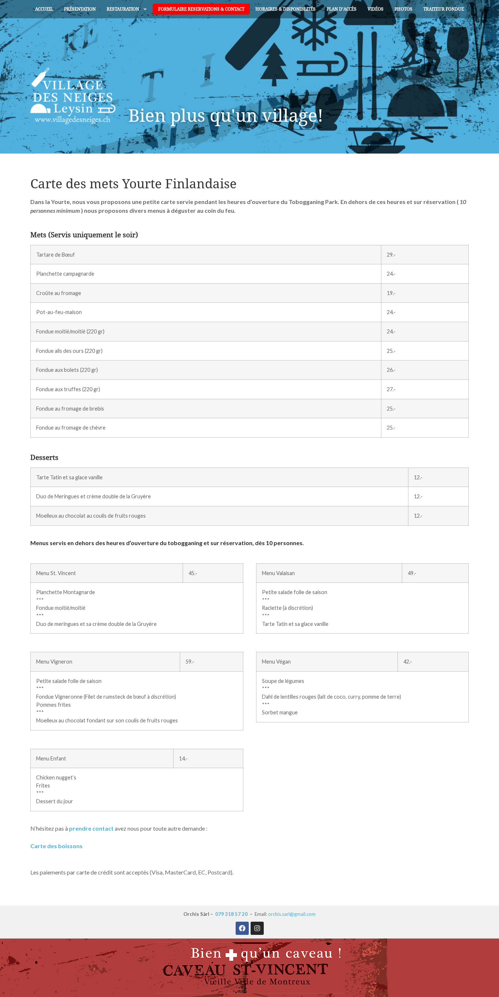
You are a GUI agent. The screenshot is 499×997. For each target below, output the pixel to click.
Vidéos (375, 9)
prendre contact (91, 828)
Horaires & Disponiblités (285, 9)
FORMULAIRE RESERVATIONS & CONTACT (201, 9)
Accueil (44, 9)
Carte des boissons (56, 845)
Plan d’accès (342, 9)
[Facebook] (242, 928)
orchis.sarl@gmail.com (292, 914)
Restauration (123, 9)
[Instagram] (257, 928)
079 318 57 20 (231, 914)
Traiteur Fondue (443, 9)
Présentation (80, 9)
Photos (403, 9)
